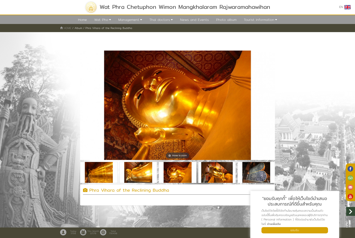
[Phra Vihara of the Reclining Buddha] (99, 172)
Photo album (226, 19)
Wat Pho (101, 19)
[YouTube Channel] (350, 196)
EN (341, 7)
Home (82, 19)
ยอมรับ (294, 230)
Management (128, 19)
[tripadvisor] (350, 178)
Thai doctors (159, 19)
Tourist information (259, 19)
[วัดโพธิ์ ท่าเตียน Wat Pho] (350, 168)
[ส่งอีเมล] (350, 187)
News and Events (194, 19)
